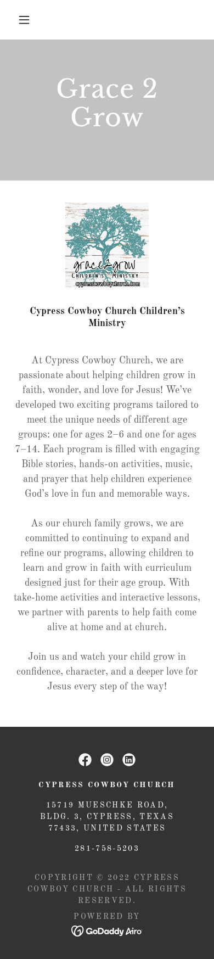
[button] (24, 20)
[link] (85, 760)
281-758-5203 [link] (107, 849)
